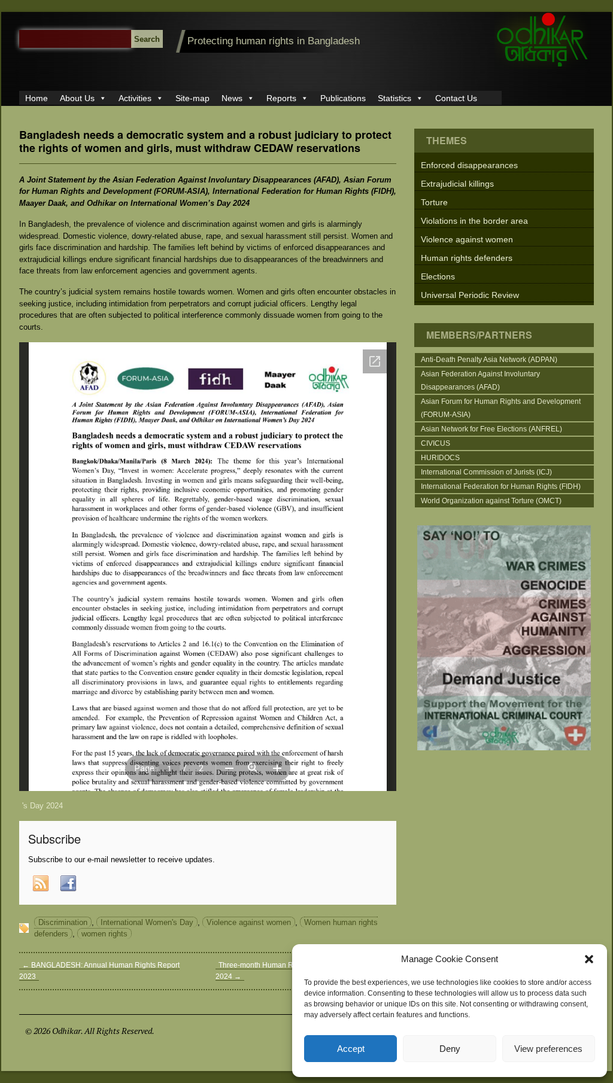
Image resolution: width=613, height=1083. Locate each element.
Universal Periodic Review (470, 295)
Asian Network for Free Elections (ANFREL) (491, 429)
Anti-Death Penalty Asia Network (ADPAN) (489, 359)
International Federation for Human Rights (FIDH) (501, 486)
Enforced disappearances (469, 165)
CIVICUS (435, 443)
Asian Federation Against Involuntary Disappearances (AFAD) (480, 380)
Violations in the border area (474, 221)
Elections (438, 276)
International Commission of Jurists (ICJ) (486, 472)
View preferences (548, 1049)
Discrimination (62, 922)
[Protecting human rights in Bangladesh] (542, 66)
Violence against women (249, 922)
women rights (104, 933)
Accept (351, 1049)
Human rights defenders (466, 258)
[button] (589, 959)
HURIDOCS (440, 458)
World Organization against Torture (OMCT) (491, 501)
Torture (434, 202)
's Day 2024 (42, 805)
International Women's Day (147, 922)
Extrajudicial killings (457, 183)
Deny (449, 1049)
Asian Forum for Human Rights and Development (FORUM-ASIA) (501, 408)
